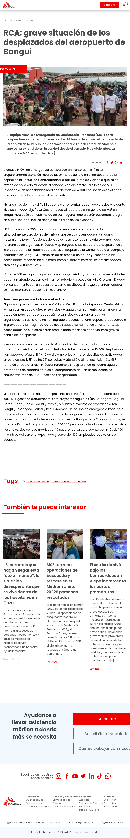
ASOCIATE (109, 5)
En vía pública (111, 806)
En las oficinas (111, 803)
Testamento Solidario (91, 803)
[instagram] (58, 776)
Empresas (84, 806)
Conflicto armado (39, 481)
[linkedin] (91, 776)
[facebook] (67, 776)
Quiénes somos (34, 799)
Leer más (8, 659)
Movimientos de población (70, 481)
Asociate (84, 799)
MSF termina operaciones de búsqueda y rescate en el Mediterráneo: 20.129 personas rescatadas (62, 581)
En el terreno (111, 799)
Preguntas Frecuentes (43, 832)
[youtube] (75, 776)
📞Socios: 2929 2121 (112, 822)
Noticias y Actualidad (65, 796)
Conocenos (32, 796)
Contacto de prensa (64, 806)
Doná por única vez (90, 809)
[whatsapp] (108, 776)
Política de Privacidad (70, 832)
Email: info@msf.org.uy (81, 822)
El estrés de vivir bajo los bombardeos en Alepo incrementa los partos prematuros (108, 578)
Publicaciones (60, 803)
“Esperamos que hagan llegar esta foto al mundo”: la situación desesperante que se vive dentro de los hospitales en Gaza (21, 584)
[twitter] (83, 776)
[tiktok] (99, 776)
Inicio (6, 20)
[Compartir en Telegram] (121, 162)
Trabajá (109, 796)
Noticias (34, 20)
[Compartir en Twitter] (111, 162)
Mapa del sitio (91, 832)
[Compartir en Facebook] (107, 162)
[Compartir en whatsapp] (116, 162)
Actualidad (19, 20)
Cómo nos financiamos (39, 806)
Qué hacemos (34, 803)
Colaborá (85, 796)
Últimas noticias (61, 799)
